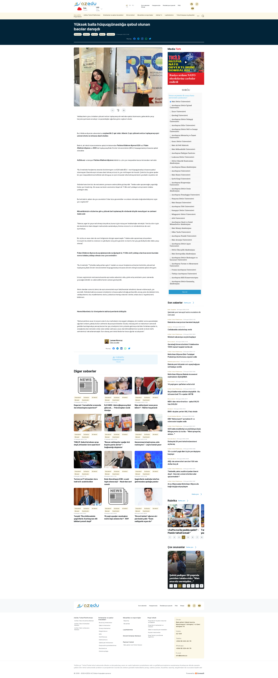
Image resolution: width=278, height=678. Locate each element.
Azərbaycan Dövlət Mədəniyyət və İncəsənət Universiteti (184, 259)
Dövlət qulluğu (103, 651)
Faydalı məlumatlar (154, 632)
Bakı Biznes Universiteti (181, 175)
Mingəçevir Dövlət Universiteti (184, 214)
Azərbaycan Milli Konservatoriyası (185, 278)
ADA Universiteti (178, 218)
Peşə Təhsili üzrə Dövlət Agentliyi (155, 636)
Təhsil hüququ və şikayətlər (186, 15)
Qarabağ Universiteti (180, 115)
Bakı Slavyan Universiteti (181, 203)
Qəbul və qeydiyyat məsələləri (157, 629)
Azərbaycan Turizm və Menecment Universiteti (184, 265)
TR (127, 7)
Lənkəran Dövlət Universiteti (183, 157)
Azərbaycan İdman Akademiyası (184, 167)
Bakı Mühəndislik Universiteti (183, 149)
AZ (127, 5)
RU (133, 5)
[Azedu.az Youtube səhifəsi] (192, 8)
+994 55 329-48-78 (183, 641)
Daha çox (187, 303)
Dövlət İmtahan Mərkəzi (132, 636)
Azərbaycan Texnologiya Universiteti (186, 195)
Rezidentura (103, 648)
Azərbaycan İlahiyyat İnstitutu (183, 153)
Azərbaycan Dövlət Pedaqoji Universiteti (181, 120)
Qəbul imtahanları (104, 625)
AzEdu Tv (159, 15)
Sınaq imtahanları (105, 628)
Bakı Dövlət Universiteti (181, 101)
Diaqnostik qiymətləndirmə (107, 645)
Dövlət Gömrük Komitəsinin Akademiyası (181, 162)
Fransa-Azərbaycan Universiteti (184, 270)
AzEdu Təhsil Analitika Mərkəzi (84, 621)
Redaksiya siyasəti (169, 5)
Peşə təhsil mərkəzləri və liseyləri (155, 625)
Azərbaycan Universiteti (181, 171)
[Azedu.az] (85, 4)
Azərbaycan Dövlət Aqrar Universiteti (180, 245)
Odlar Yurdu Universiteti (181, 232)
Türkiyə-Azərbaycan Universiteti (184, 274)
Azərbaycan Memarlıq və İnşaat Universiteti (183, 136)
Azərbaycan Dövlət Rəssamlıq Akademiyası (182, 282)
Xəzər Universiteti (179, 111)
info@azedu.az (181, 655)
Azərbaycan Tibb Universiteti (183, 206)
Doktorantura (103, 639)
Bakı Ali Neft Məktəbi (180, 145)
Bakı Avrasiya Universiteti (182, 240)
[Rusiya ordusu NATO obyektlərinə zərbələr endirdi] (186, 62)
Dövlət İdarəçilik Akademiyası (183, 250)
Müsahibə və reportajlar (145, 15)
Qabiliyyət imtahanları (106, 642)
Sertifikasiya (103, 637)
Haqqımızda (156, 5)
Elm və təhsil (130, 15)
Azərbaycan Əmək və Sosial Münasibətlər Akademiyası (181, 223)
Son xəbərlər (145, 5)
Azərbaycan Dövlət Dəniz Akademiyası (180, 190)
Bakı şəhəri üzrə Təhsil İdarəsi (133, 645)
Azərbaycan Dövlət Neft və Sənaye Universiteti (184, 130)
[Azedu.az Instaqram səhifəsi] (197, 4)
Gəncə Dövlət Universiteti (181, 141)
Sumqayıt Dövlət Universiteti (183, 210)
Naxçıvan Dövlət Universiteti (183, 199)
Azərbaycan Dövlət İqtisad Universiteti (181, 106)
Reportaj (126, 621)
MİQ (100, 634)
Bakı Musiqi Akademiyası (181, 228)
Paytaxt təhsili (128, 642)
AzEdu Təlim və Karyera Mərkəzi (81, 628)
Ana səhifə (77, 15)
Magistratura (103, 631)
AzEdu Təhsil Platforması (92, 15)
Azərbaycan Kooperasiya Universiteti (180, 184)
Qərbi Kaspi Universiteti (181, 179)
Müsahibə (127, 623)
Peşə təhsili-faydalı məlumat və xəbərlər (157, 621)
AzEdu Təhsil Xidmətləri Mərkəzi (82, 624)
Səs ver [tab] (184, 292)
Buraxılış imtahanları (105, 622)
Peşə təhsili (78, 16)
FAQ (179, 5)
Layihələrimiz (169, 15)
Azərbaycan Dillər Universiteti (183, 125)
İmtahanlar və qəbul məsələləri (113, 15)
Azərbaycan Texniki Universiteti (184, 236)
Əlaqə (143, 7)
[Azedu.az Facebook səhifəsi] (191, 4)
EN (130, 5)
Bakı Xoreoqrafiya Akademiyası (184, 254)
